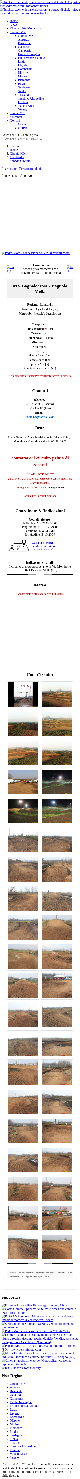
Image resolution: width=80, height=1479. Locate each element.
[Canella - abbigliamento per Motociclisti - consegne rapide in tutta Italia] (40, 1364)
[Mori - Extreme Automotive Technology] (35, 1305)
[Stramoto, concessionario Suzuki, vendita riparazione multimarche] (40, 1327)
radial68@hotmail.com (40, 417)
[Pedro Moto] (36, 253)
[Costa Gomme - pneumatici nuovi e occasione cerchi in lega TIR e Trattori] (40, 1312)
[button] (18, 32)
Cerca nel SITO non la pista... (21, 135)
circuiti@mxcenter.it (55, 487)
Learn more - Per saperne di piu (22, 168)
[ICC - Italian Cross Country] (21, 1368)
